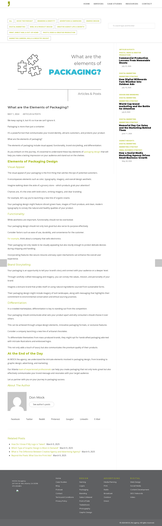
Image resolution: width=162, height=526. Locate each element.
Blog (58, 486)
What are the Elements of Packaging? (38, 107)
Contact (147, 4)
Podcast (59, 490)
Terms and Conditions (65, 497)
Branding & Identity (46, 21)
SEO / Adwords (136, 493)
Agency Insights (126, 140)
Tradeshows (84, 505)
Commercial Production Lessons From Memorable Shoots (134, 60)
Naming (82, 482)
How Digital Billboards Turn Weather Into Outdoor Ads (133, 81)
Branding (83, 493)
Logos (82, 486)
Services (98, 4)
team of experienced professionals (34, 369)
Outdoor (107, 497)
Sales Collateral (85, 497)
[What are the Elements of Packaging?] (59, 72)
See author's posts (41, 404)
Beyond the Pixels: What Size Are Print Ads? (31, 455)
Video (132, 497)
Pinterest (55, 419)
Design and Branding (129, 94)
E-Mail (97, 419)
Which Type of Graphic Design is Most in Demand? (34, 448)
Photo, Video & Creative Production (59, 32)
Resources (132, 4)
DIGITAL (135, 478)
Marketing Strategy (128, 76)
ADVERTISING (112, 478)
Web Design (135, 482)
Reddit (41, 419)
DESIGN (83, 478)
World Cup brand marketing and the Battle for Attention (134, 106)
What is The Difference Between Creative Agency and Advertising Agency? (45, 451)
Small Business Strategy (130, 150)
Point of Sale (84, 501)
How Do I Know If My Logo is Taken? (28, 444)
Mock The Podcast (25, 21)
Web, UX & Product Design (41, 27)
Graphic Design (92, 21)
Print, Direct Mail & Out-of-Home (23, 32)
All (10, 21)
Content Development (139, 490)
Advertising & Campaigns (71, 21)
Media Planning (110, 482)
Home (87, 4)
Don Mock (37, 397)
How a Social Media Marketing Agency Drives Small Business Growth (134, 155)
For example (13, 238)
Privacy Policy (61, 501)
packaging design (92, 151)
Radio (106, 490)
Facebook (15, 419)
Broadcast (108, 493)
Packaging (83, 490)
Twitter (29, 419)
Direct (106, 501)
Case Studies (114, 4)
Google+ (70, 419)
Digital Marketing (17, 27)
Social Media (135, 486)
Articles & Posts (32, 114)
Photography (84, 509)
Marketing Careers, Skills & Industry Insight (29, 38)
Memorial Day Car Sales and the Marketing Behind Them (135, 127)
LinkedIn (83, 419)
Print (106, 486)
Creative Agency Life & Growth (70, 27)
